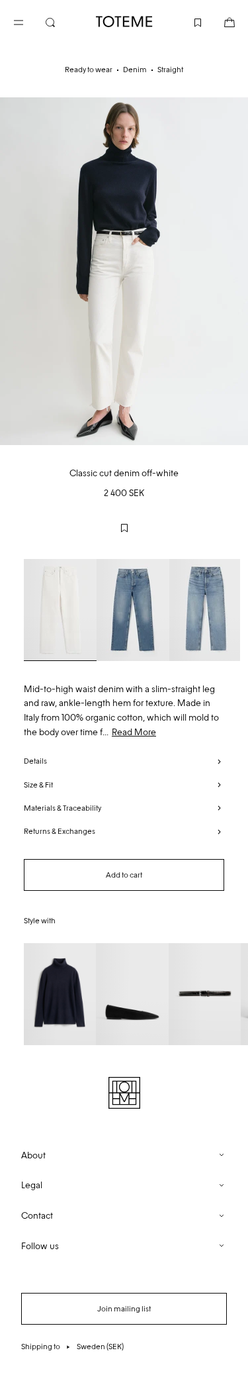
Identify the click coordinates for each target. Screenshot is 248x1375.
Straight (170, 69)
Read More (134, 732)
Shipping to (72, 1346)
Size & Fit (38, 784)
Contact (37, 1215)
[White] (60, 610)
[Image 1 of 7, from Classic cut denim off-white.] (124, 271)
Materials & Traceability (62, 808)
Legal (31, 1185)
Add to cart (124, 875)
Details (35, 761)
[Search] (61, 21)
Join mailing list (124, 1308)
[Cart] (219, 21)
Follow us (40, 1246)
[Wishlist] (187, 21)
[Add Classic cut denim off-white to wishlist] (124, 528)
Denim (135, 69)
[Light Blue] (133, 610)
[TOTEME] (124, 21)
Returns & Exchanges (59, 831)
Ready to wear (88, 69)
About (33, 1155)
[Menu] (29, 21)
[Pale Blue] (205, 610)
